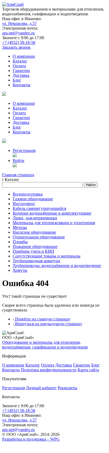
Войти (18, 160)
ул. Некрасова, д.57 (19, 23)
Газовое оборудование (33, 199)
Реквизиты (67, 388)
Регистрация (24, 150)
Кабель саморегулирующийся (39, 208)
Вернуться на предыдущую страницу (48, 323)
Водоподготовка (28, 194)
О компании (24, 56)
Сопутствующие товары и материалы (46, 256)
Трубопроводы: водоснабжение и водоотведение (57, 265)
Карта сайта (88, 370)
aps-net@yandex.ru (18, 33)
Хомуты (20, 270)
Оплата (19, 66)
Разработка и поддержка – (31, 439)
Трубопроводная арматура (36, 261)
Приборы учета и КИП (33, 251)
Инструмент (24, 203)
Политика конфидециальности (48, 370)
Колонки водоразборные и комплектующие (52, 213)
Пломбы (20, 241)
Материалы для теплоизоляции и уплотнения (54, 222)
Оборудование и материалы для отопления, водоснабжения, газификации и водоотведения (45, 344)
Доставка (21, 75)
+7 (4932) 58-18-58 (18, 42)
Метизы (20, 227)
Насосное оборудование (34, 232)
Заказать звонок (16, 47)
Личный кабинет (41, 388)
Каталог (20, 61)
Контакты (21, 85)
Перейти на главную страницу (42, 319)
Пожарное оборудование (35, 246)
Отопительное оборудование (39, 237)
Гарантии (21, 70)
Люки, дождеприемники (35, 218)
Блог (17, 80)
